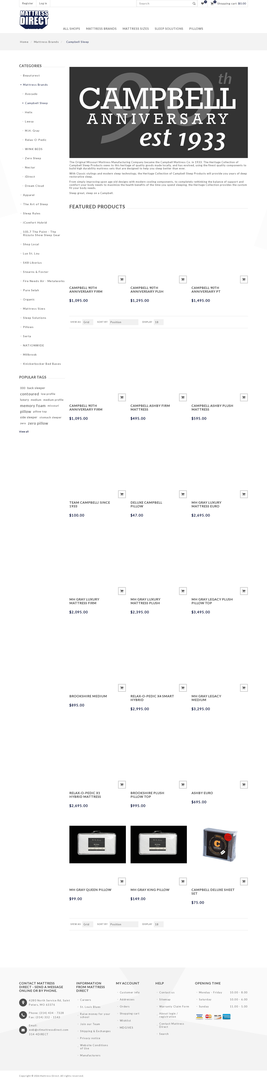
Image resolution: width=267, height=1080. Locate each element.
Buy (122, 279)
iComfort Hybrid (35, 222)
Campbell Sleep (36, 103)
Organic (29, 299)
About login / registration (168, 1015)
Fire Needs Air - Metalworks (44, 281)
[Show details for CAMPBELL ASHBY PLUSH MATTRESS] (220, 360)
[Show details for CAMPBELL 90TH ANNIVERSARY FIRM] (97, 242)
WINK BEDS (34, 149)
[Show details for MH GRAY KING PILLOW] (159, 844)
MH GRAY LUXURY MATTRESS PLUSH (145, 601)
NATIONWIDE (33, 345)
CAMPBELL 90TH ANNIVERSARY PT (206, 289)
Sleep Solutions (35, 317)
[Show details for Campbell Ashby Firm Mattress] (159, 360)
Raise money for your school (95, 1015)
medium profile (53, 399)
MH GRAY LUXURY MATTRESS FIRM (84, 601)
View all (24, 431)
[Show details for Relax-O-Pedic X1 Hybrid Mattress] (97, 748)
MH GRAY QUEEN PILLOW (90, 889)
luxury (24, 399)
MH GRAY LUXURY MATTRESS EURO (206, 504)
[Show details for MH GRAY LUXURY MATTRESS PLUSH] (159, 554)
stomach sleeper (50, 417)
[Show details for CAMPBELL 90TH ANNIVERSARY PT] (220, 242)
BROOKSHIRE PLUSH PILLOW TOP (147, 794)
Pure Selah (31, 290)
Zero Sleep (33, 158)
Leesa (29, 121)
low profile (48, 393)
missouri (53, 405)
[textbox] (163, 3)
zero (23, 423)
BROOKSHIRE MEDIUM (88, 696)
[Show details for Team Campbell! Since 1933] (97, 457)
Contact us (167, 992)
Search (194, 3)
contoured (29, 394)
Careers (85, 999)
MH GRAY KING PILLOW (150, 889)
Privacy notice (90, 1038)
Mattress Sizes (34, 308)
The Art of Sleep (35, 204)
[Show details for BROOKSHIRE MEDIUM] (97, 651)
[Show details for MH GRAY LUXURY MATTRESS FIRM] (97, 554)
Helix (29, 112)
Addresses (127, 999)
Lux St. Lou (31, 253)
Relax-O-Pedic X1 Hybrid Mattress (85, 794)
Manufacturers (90, 1055)
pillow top (40, 411)
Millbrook (30, 354)
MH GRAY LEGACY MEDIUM (206, 698)
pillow (25, 411)
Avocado (31, 93)
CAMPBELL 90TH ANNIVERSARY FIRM (86, 289)
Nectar (30, 167)
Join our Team (90, 1024)
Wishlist (125, 1020)
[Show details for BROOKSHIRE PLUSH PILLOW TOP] (159, 748)
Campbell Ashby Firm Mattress (150, 407)
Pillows (28, 327)
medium (36, 399)
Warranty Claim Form (174, 1006)
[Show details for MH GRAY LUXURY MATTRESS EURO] (220, 457)
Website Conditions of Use (94, 1047)
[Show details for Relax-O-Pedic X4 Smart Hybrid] (159, 651)
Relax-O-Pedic (36, 139)
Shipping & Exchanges (95, 1031)
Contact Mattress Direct (171, 1025)
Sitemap (165, 999)
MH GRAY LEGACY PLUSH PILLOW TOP (212, 601)
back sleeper (36, 388)
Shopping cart (130, 1013)
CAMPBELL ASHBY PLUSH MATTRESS (212, 407)
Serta (27, 336)
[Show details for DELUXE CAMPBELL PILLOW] (159, 457)
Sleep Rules (32, 213)
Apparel (29, 195)
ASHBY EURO (202, 793)
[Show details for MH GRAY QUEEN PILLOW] (97, 844)
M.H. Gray (32, 130)
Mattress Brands (35, 84)
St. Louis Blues (90, 1006)
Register (27, 3)
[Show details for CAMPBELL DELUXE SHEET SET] (220, 844)
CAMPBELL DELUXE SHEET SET (213, 891)
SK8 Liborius (32, 262)
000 (22, 388)
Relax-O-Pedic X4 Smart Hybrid (152, 698)
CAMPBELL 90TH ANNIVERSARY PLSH (147, 289)
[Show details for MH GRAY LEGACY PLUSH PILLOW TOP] (220, 554)
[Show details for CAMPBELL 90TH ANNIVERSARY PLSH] (159, 242)
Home (24, 41)
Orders (125, 1006)
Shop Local (31, 244)
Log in (43, 3)
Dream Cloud (34, 185)
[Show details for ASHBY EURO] (220, 748)
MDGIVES (127, 1027)
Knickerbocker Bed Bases (42, 363)
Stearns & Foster (35, 271)
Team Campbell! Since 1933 (89, 504)
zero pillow (38, 423)
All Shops (71, 28)
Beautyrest (31, 75)
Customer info (130, 992)
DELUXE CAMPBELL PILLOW (146, 504)
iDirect (30, 176)
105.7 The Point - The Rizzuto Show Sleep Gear (41, 233)
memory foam (33, 405)
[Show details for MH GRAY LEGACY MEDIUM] (220, 651)
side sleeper (29, 417)
